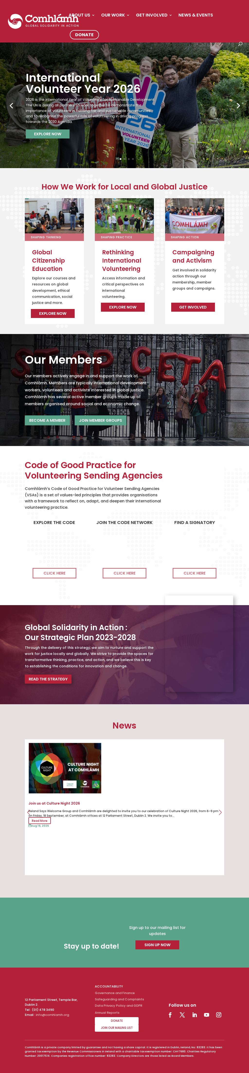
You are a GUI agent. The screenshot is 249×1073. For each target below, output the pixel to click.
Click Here (54, 573)
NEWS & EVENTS (195, 15)
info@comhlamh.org (52, 1015)
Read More (39, 820)
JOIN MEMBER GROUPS (100, 420)
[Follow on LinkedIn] (194, 1015)
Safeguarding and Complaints (119, 999)
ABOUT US (79, 15)
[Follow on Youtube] (207, 1015)
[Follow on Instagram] (219, 1015)
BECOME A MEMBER (47, 420)
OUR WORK (113, 15)
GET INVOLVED (152, 15)
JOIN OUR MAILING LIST (117, 1028)
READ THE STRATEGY (48, 679)
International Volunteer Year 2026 (83, 83)
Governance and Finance (115, 993)
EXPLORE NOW (47, 134)
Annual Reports (107, 1012)
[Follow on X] (182, 1015)
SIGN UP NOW (157, 945)
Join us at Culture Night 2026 (54, 803)
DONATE (84, 35)
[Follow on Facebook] (170, 1015)
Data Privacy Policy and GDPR (118, 1005)
